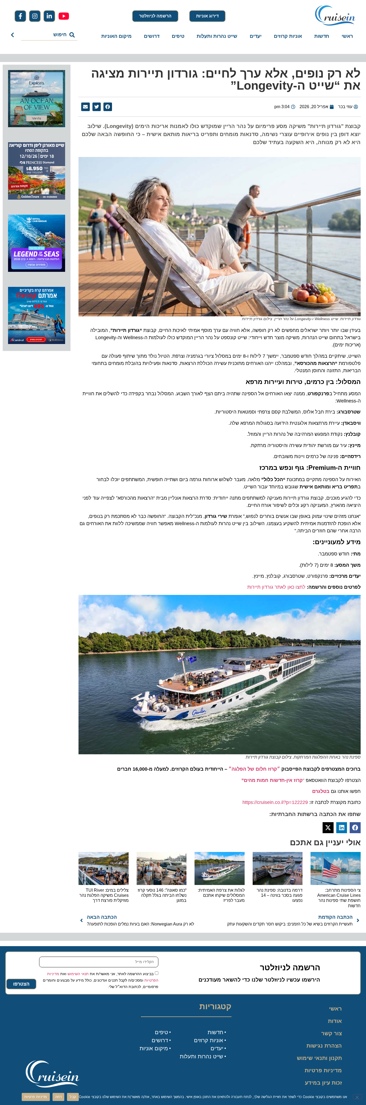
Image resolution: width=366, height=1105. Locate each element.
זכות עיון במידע (323, 1083)
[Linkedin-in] (49, 16)
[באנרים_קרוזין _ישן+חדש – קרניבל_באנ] (36, 342)
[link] (321, 791)
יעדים (256, 36)
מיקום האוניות (116, 36)
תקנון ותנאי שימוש (319, 1058)
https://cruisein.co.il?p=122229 (275, 802)
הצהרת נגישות (324, 1046)
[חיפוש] (13, 35)
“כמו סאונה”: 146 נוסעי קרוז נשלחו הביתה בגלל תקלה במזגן (162, 895)
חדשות (321, 36)
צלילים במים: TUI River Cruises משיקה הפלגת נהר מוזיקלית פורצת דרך (104, 895)
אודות (335, 1021)
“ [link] (272, 780)
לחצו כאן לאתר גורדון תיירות (276, 587)
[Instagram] (35, 16)
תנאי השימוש (78, 973)
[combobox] (49, 35)
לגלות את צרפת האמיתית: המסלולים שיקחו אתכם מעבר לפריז (221, 895)
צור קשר (331, 1033)
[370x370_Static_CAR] (36, 125)
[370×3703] (36, 198)
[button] (107, 107)
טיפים (178, 36)
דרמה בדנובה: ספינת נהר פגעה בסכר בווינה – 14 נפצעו (279, 895)
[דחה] (357, 1096)
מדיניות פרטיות (323, 1070)
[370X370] (36, 270)
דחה (58, 1097)
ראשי (347, 36)
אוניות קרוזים (288, 36)
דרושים (151, 36)
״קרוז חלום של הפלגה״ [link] (254, 769)
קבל (73, 1097)
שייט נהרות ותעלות (217, 36)
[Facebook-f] (20, 16)
